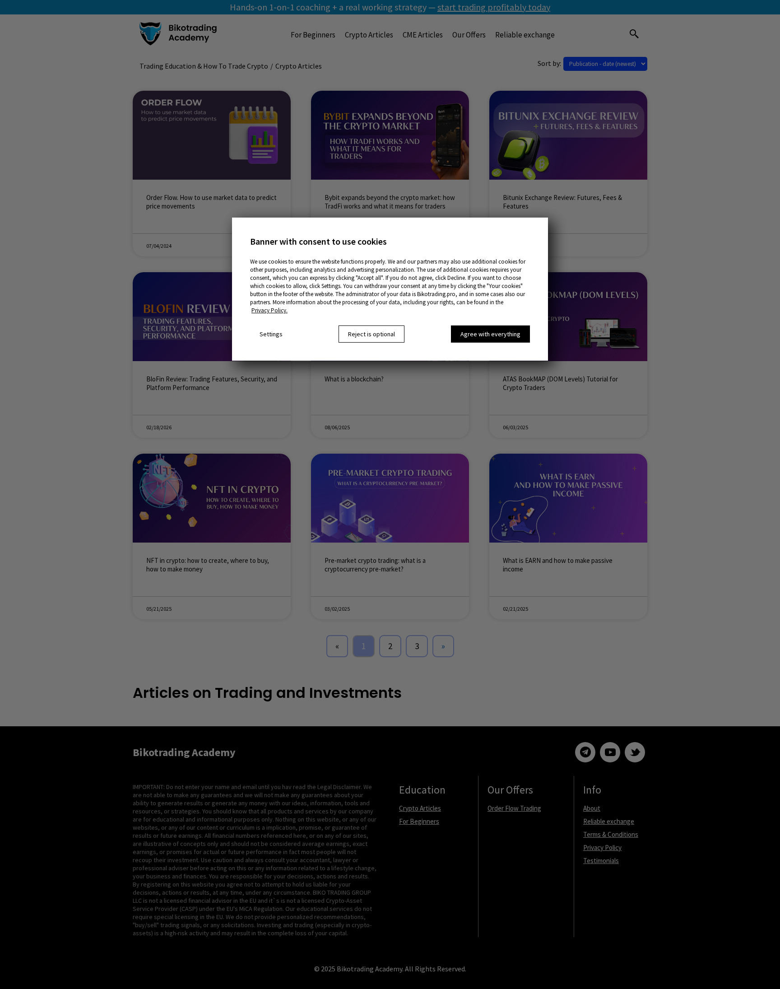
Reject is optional (371, 334)
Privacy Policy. (269, 310)
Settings (271, 334)
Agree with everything (490, 334)
